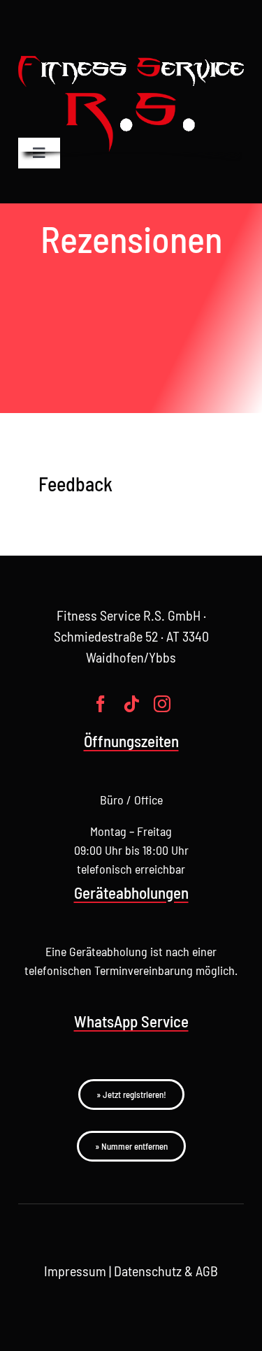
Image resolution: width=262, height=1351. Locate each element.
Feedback (75, 484)
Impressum (75, 1270)
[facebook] (100, 703)
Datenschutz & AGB (166, 1270)
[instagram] (162, 703)
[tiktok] (131, 703)
